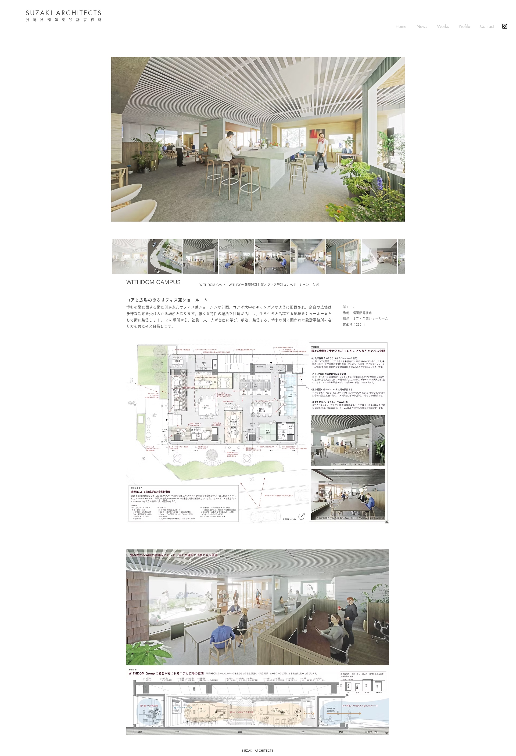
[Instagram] (504, 26)
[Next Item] (396, 139)
